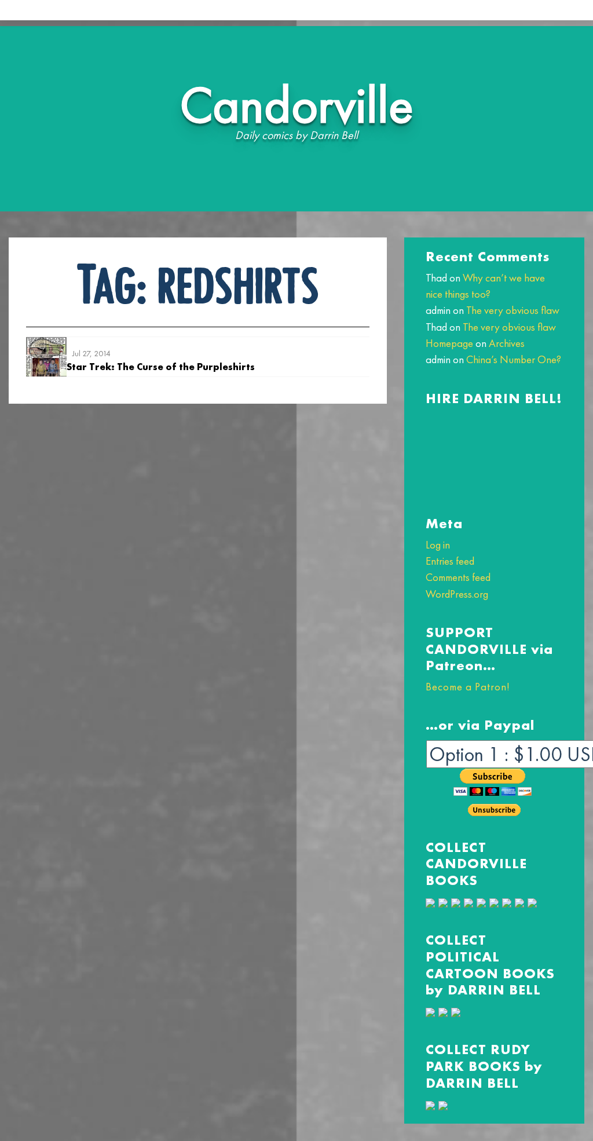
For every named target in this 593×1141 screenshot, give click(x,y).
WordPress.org (457, 594)
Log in (438, 544)
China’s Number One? (513, 359)
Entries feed (450, 561)
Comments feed (458, 577)
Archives (507, 343)
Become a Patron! (468, 686)
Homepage (449, 343)
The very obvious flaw (512, 310)
